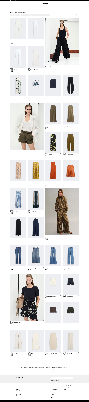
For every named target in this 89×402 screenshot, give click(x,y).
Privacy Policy (57, 380)
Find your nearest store (75, 0)
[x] (66, 385)
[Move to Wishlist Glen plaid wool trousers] (60, 125)
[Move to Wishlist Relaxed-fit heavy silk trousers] (78, 352)
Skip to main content (3, 0)
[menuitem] (11, 6)
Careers (40, 388)
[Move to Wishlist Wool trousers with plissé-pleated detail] (78, 65)
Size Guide (17, 393)
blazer (52, 370)
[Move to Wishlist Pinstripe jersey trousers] (78, 125)
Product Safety (18, 395)
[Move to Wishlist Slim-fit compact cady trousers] (43, 40)
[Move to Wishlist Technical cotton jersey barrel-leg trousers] (60, 352)
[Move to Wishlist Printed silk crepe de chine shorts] (43, 321)
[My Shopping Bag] (78, 6)
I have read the (55, 380)
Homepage (11, 12)
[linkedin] (68, 387)
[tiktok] (70, 385)
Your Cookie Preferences (54, 389)
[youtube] (68, 385)
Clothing (16, 12)
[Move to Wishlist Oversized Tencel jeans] (78, 267)
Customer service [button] (18, 0)
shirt (46, 370)
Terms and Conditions (54, 390)
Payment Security (53, 395)
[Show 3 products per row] (76, 14)
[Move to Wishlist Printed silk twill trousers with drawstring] (43, 182)
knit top (58, 370)
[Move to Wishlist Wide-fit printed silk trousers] (43, 210)
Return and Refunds (19, 390)
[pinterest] (72, 385)
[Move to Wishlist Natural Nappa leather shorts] (43, 151)
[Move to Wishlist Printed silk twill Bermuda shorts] (78, 182)
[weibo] (63, 387)
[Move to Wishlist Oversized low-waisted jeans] (43, 267)
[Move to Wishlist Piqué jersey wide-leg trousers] (43, 68)
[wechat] (66, 387)
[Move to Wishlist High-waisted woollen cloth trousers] (60, 182)
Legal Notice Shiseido (54, 393)
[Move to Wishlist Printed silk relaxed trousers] (78, 236)
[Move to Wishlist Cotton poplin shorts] (78, 324)
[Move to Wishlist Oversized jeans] (43, 352)
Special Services (18, 394)
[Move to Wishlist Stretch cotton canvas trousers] (78, 153)
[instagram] (63, 385)
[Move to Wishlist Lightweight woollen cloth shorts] (60, 295)
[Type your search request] (55, 8)
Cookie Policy (53, 388)
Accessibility (52, 394)
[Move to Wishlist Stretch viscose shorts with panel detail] (60, 324)
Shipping (17, 389)
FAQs (17, 388)
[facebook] (64, 385)
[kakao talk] (64, 387)
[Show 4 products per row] (78, 14)
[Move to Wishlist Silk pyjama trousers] (60, 153)
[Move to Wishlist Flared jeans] (60, 267)
